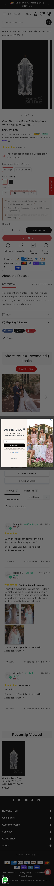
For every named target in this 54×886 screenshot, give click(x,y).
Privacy (17, 452)
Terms (14, 452)
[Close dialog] (51, 420)
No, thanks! (14, 458)
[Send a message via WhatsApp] (5, 879)
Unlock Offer (14, 445)
